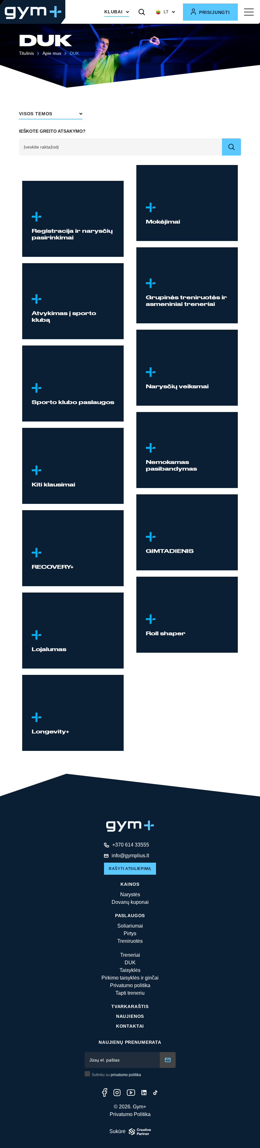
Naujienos (130, 1016)
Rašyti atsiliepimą (130, 868)
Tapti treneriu (130, 993)
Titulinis (26, 53)
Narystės (130, 894)
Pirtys (130, 933)
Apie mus (51, 53)
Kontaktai (130, 1026)
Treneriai (130, 955)
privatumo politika (126, 1075)
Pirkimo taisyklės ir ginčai (130, 977)
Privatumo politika (130, 985)
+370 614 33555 (130, 844)
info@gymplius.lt (130, 855)
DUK (130, 962)
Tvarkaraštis (130, 1006)
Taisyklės (130, 970)
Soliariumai (130, 926)
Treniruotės (130, 941)
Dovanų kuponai (130, 902)
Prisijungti (214, 12)
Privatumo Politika (130, 1114)
